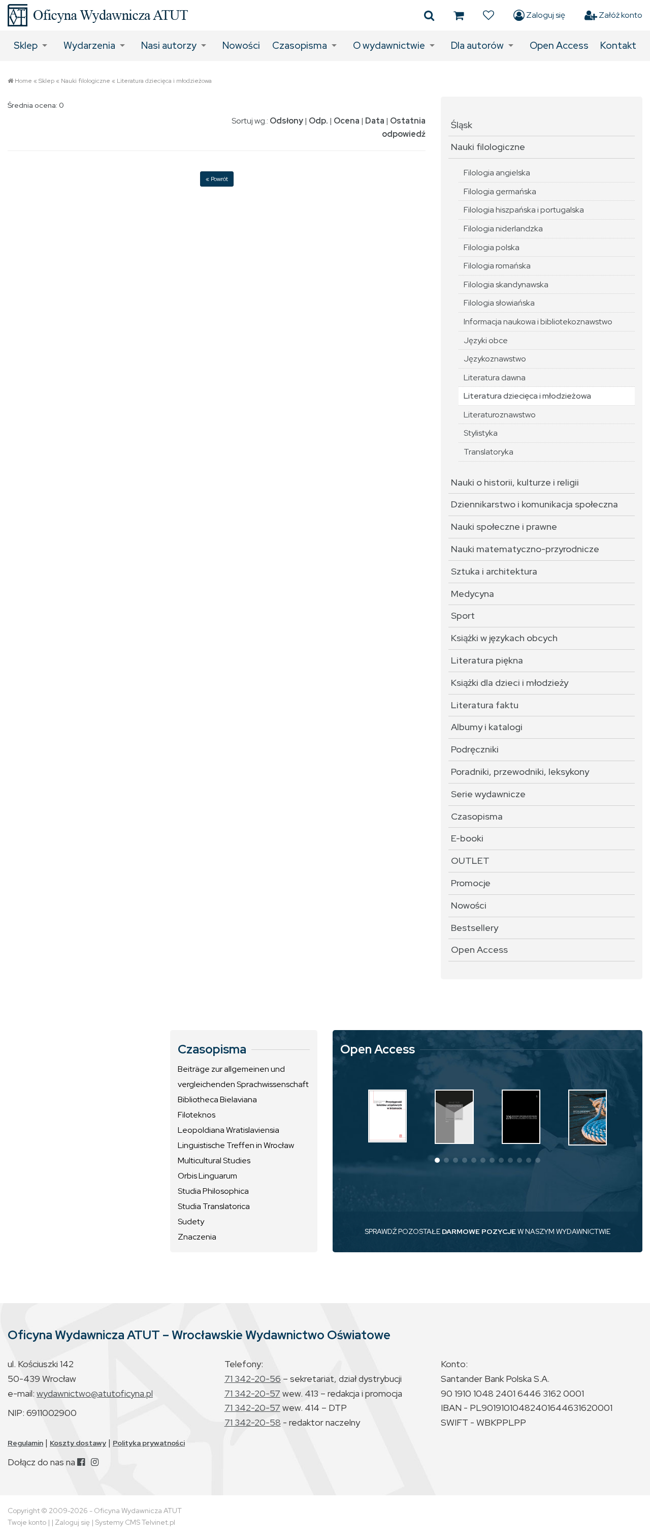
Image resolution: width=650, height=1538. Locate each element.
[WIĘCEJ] (387, 1116)
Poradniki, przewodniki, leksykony (520, 771)
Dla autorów (477, 45)
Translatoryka (488, 451)
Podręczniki (475, 749)
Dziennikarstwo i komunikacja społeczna (534, 504)
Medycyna (472, 593)
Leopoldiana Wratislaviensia (228, 1130)
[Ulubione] (488, 15)
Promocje (471, 883)
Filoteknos (196, 1114)
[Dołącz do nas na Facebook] (81, 1462)
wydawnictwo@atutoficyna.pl (95, 1393)
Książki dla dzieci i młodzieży (509, 682)
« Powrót (217, 179)
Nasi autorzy (169, 45)
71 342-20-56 (252, 1378)
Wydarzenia (89, 45)
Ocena (347, 120)
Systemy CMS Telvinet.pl (135, 1522)
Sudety (191, 1221)
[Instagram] (95, 1462)
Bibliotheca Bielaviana (217, 1099)
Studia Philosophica (213, 1191)
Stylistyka (481, 433)
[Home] (98, 15)
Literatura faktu (484, 705)
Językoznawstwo (495, 358)
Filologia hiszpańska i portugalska (524, 209)
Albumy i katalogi (487, 727)
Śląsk (461, 125)
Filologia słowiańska (499, 302)
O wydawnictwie (389, 45)
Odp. (318, 120)
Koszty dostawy (78, 1442)
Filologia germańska (500, 191)
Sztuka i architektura (494, 571)
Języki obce (486, 340)
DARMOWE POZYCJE (479, 1231)
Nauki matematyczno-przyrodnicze (525, 549)
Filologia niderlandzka (503, 228)
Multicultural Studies (214, 1160)
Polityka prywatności (149, 1442)
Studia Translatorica (214, 1206)
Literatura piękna (487, 660)
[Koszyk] (458, 15)
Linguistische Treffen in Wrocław (236, 1145)
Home (23, 81)
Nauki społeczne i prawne (504, 526)
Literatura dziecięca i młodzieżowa (164, 81)
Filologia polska (491, 247)
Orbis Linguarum (207, 1175)
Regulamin (25, 1442)
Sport (463, 615)
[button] (437, 1160)
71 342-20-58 (252, 1422)
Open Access (559, 45)
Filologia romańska (497, 265)
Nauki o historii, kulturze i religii (515, 482)
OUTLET (470, 860)
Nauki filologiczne (85, 81)
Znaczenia (197, 1236)
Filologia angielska (497, 172)
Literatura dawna (495, 377)
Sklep (26, 45)
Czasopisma (299, 45)
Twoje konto (27, 1522)
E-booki (467, 838)
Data (374, 120)
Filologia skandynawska (506, 284)
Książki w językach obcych (504, 638)
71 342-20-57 (252, 1393)
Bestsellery (474, 927)
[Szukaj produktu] (429, 15)
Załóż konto (619, 15)
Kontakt (618, 45)
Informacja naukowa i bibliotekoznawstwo (538, 321)
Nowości (241, 45)
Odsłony (286, 120)
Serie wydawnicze (488, 794)
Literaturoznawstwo (500, 414)
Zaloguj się (545, 15)
